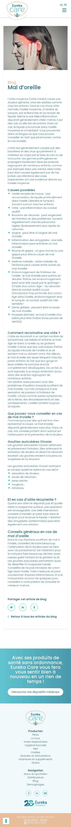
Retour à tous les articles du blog (34, 616)
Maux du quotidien (35, 774)
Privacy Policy (31, 819)
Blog (35, 781)
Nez (35, 748)
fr (65, 5)
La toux (35, 738)
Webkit (43, 819)
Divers (35, 762)
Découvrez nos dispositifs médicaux (35, 692)
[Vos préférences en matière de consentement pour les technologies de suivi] (6, 821)
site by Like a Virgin (36, 822)
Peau (35, 734)
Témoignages (35, 784)
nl (61, 5)
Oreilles (35, 752)
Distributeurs (36, 777)
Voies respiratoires (35, 741)
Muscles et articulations (35, 756)
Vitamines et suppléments (35, 759)
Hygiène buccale (35, 745)
